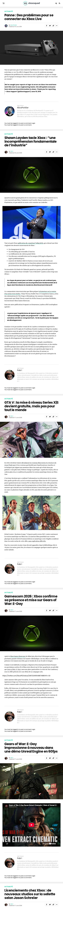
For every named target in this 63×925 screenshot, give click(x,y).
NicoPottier (14, 25)
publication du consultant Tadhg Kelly (30, 243)
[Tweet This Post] (49, 25)
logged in (16, 125)
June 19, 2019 (36, 91)
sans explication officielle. (37, 541)
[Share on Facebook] (46, 25)
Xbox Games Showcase (17, 656)
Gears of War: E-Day (13, 669)
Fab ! (12, 151)
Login (33, 123)
